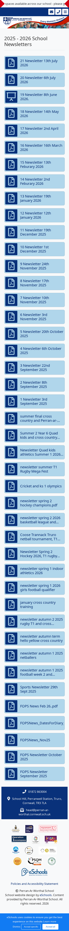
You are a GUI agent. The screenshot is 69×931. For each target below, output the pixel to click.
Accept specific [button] (31, 927)
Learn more (49, 921)
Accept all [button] (50, 927)
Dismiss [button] (16, 927)
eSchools (46, 895)
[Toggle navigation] (64, 12)
